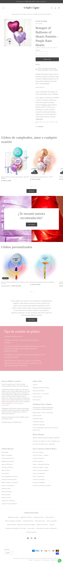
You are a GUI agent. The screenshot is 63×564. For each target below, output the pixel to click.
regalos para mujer (13, 517)
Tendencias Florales (38, 421)
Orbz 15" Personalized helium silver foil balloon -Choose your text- (15, 283)
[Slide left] (28, 186)
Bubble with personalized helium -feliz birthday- (42, 282)
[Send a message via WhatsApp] (59, 560)
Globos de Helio (6, 488)
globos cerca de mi (42, 524)
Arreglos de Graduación (8, 500)
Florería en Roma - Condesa (40, 455)
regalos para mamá (26, 517)
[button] (3, 8)
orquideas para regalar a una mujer (15, 528)
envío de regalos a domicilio (13, 521)
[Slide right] (35, 186)
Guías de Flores (37, 415)
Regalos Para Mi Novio (8, 461)
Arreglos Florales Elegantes (9, 503)
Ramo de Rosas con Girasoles (10, 482)
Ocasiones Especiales (39, 424)
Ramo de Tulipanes (7, 455)
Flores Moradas (6, 494)
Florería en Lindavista (39, 479)
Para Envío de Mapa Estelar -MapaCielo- (44, 444)
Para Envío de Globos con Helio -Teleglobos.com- (46, 441)
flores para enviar (40, 521)
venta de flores (49, 517)
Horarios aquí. (46, 105)
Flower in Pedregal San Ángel (41, 464)
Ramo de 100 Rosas (7, 464)
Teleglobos (39, 119)
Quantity (38, 50)
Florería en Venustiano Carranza (42, 485)
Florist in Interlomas (38, 476)
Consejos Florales (38, 418)
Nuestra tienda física (38, 390)
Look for (35, 384)
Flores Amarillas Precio (8, 458)
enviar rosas (31, 528)
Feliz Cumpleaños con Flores (10, 476)
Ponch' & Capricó (22, 558)
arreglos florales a (31, 532)
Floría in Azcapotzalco (39, 473)
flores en (52, 524)
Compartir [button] (40, 126)
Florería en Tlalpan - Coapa (40, 467)
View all (31, 191)
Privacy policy (45, 560)
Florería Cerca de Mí (7, 467)
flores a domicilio (52, 521)
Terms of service (37, 396)
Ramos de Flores (6, 497)
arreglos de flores (38, 517)
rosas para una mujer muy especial (46, 528)
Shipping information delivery (41, 387)
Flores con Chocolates (8, 485)
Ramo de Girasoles (7, 491)
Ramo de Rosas (6, 470)
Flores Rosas (5, 473)
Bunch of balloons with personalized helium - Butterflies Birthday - (15, 177)
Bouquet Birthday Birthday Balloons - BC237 (41, 177)
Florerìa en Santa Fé (38, 458)
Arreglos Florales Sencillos (9, 479)
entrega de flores (28, 521)
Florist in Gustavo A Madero (40, 470)
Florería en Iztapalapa (39, 482)
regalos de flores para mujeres (26, 524)
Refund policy (36, 399)
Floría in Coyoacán (38, 461)
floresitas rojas (11, 524)
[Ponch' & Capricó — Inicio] (31, 8)
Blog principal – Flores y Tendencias (43, 412)
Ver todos (31, 224)
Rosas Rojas (5, 452)
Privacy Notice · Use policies (41, 393)
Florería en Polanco (38, 452)
